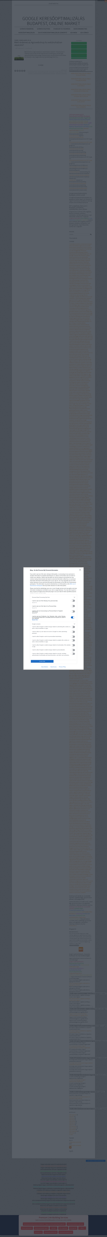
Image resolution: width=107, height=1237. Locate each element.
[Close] (80, 570)
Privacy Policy (62, 666)
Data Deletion (44, 666)
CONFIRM (42, 661)
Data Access (53, 666)
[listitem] (53, 597)
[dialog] (53, 618)
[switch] (73, 601)
